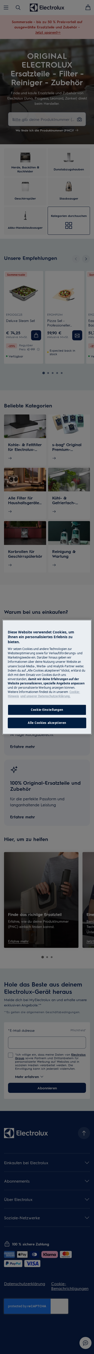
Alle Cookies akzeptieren (47, 723)
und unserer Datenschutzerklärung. (45, 696)
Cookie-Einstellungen (47, 710)
